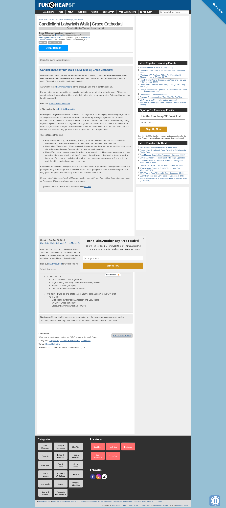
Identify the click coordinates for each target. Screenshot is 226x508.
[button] (113, 241)
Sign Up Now (113, 265)
